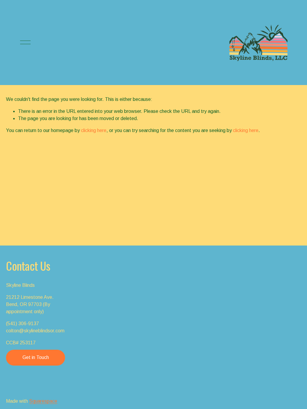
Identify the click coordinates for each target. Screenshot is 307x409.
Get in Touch (35, 357)
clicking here (93, 130)
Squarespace (43, 401)
